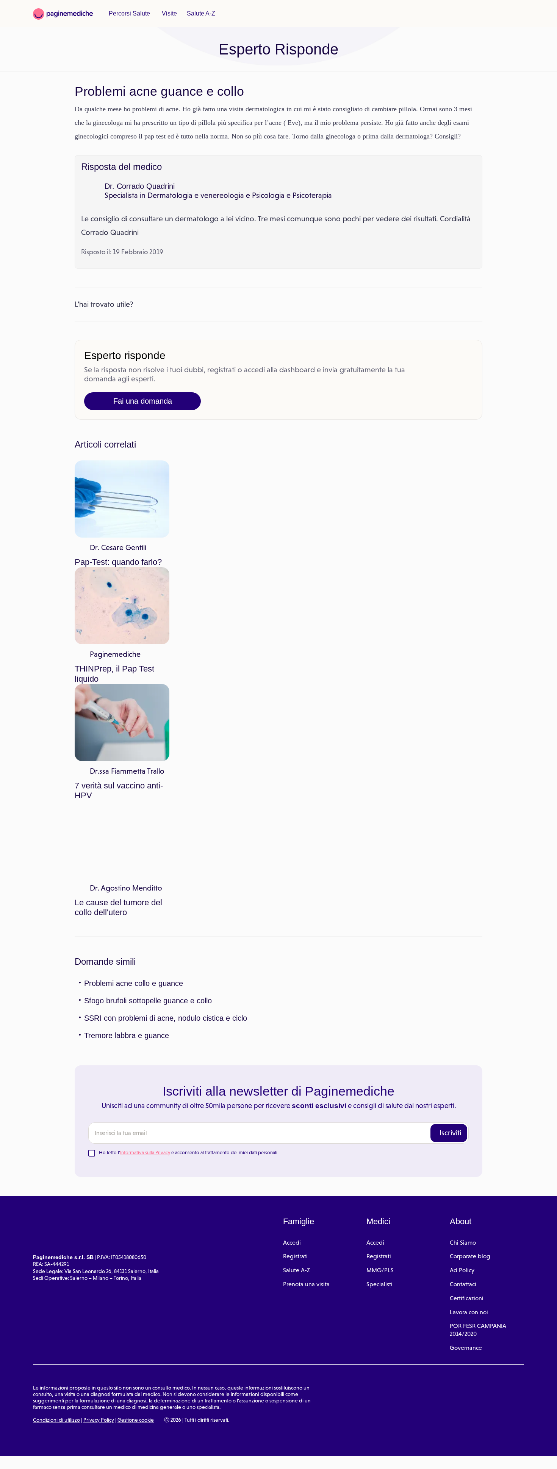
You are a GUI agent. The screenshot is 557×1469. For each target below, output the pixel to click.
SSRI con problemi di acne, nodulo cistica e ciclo (162, 694)
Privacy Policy (98, 1096)
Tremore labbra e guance (125, 712)
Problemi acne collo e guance (132, 660)
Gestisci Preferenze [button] (127, 1454)
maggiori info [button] (61, 1433)
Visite (167, 13)
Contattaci (463, 961)
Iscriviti (450, 809)
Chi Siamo (463, 919)
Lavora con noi (469, 989)
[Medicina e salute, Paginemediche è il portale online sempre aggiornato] (63, 14)
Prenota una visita (306, 961)
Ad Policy (462, 947)
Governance (466, 1024)
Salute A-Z (197, 13)
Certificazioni (466, 975)
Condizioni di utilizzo (56, 1096)
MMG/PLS (380, 947)
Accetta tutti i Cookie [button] (208, 1455)
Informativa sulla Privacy (145, 829)
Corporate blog (470, 933)
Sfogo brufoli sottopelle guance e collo (148, 677)
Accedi (292, 919)
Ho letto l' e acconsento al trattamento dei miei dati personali (188, 829)
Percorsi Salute (128, 13)
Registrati (295, 933)
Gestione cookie (135, 1096)
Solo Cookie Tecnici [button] (46, 1455)
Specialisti (379, 961)
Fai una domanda (142, 414)
